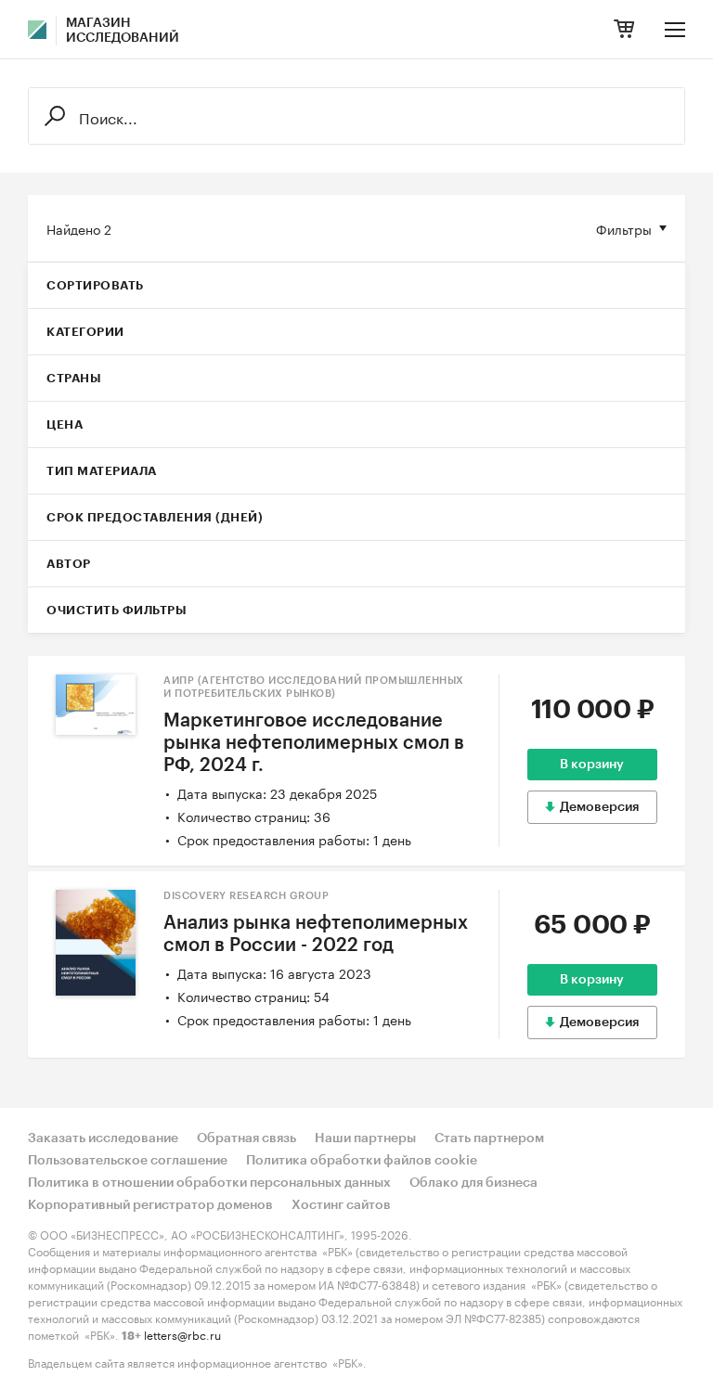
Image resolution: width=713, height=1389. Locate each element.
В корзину (592, 764)
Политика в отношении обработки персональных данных (209, 1183)
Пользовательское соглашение (127, 1160)
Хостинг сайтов (341, 1205)
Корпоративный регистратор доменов (150, 1205)
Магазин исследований (122, 31)
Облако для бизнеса (473, 1183)
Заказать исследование (103, 1138)
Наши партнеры (365, 1138)
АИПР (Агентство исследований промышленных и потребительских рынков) (313, 687)
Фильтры (624, 228)
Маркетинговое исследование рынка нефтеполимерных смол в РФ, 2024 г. (313, 743)
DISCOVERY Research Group (246, 896)
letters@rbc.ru (182, 1334)
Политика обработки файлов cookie (361, 1160)
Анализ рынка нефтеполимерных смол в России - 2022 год (315, 934)
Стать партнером (489, 1138)
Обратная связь (246, 1138)
